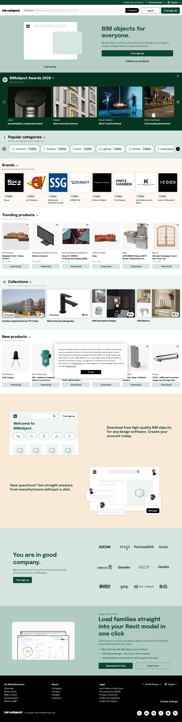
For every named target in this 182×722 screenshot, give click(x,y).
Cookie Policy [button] (77, 363)
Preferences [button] (71, 366)
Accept (91, 372)
